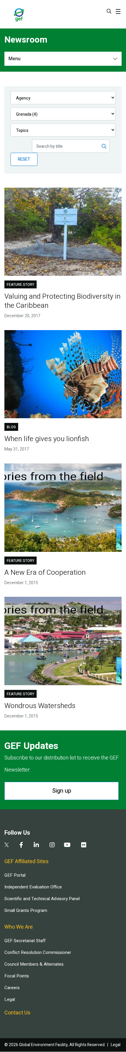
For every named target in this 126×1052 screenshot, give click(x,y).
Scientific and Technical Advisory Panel (42, 898)
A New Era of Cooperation (45, 572)
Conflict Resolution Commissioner (37, 952)
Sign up (61, 791)
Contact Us (17, 1013)
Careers (12, 987)
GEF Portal (14, 875)
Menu (14, 58)
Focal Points (16, 976)
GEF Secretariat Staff (24, 940)
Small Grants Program (25, 910)
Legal (9, 999)
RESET (24, 159)
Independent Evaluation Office (33, 887)
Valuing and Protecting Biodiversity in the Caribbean (62, 301)
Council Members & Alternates (34, 964)
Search (109, 11)
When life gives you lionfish (46, 439)
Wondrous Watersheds (39, 706)
